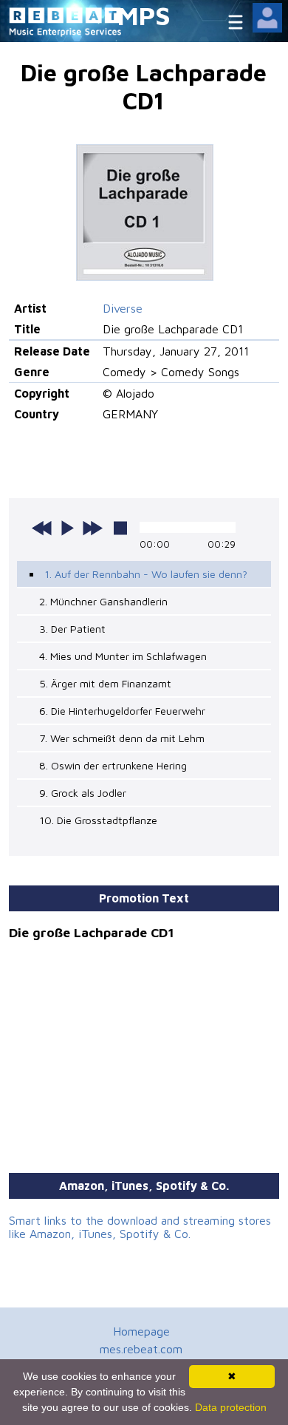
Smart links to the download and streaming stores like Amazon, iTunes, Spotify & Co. (140, 1227)
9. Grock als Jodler (82, 792)
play (67, 528)
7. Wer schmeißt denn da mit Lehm (122, 738)
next (92, 527)
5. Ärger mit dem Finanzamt (105, 683)
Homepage (141, 1331)
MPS (144, 15)
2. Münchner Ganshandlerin (103, 601)
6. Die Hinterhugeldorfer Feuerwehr (122, 710)
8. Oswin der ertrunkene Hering (113, 765)
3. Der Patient (72, 628)
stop (120, 527)
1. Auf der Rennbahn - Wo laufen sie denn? (145, 574)
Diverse (123, 308)
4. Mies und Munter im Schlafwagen (123, 656)
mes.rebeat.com (141, 1349)
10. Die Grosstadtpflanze (98, 820)
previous (42, 527)
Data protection (231, 1407)
